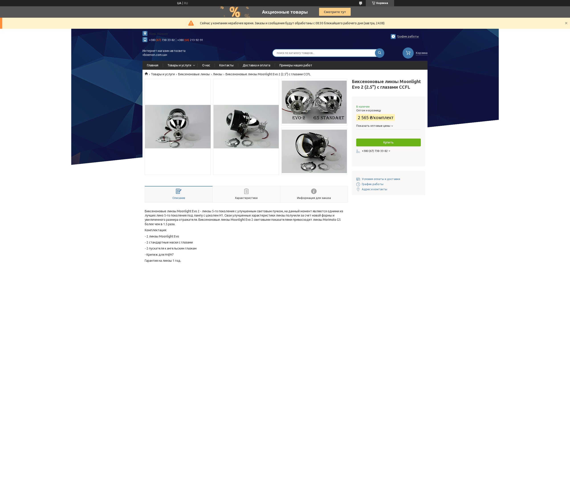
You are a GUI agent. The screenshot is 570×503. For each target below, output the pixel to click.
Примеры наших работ (295, 65)
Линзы (217, 74)
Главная (152, 65)
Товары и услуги (179, 65)
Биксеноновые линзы (194, 74)
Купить (388, 142)
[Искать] (379, 53)
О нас (206, 65)
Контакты (226, 65)
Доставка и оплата (256, 65)
